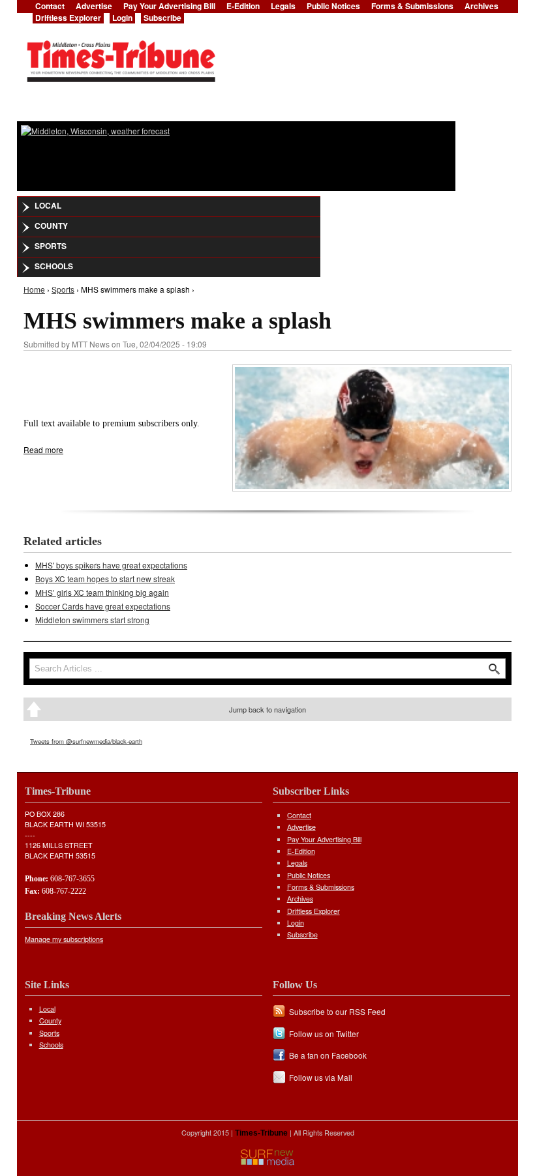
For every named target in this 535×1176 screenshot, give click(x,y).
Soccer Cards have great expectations (102, 605)
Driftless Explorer (68, 17)
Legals (297, 863)
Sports (51, 246)
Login (122, 17)
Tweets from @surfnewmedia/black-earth (86, 741)
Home (34, 289)
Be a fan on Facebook (328, 1055)
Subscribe (162, 17)
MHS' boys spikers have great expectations (111, 564)
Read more (43, 449)
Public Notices (308, 875)
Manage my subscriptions (64, 939)
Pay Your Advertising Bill (324, 839)
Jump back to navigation (267, 709)
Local (48, 205)
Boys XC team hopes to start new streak (105, 578)
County (51, 225)
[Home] (120, 57)
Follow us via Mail (320, 1077)
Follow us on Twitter (324, 1033)
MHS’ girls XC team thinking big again (102, 592)
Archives (300, 899)
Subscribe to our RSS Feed (337, 1011)
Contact (299, 815)
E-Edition (301, 851)
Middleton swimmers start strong (92, 619)
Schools (54, 266)
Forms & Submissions (320, 887)
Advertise (301, 827)
